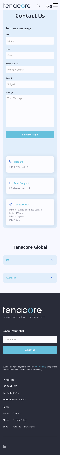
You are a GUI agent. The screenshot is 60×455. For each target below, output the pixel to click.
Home (6, 413)
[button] (48, 6)
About (6, 420)
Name (8, 35)
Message (9, 92)
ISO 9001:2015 (10, 386)
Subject (9, 78)
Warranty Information (14, 399)
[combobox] (38, 5)
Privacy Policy (40, 366)
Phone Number (12, 64)
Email (8, 49)
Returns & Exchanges (24, 426)
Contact (17, 413)
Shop (5, 426)
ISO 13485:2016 (11, 392)
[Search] (38, 5)
